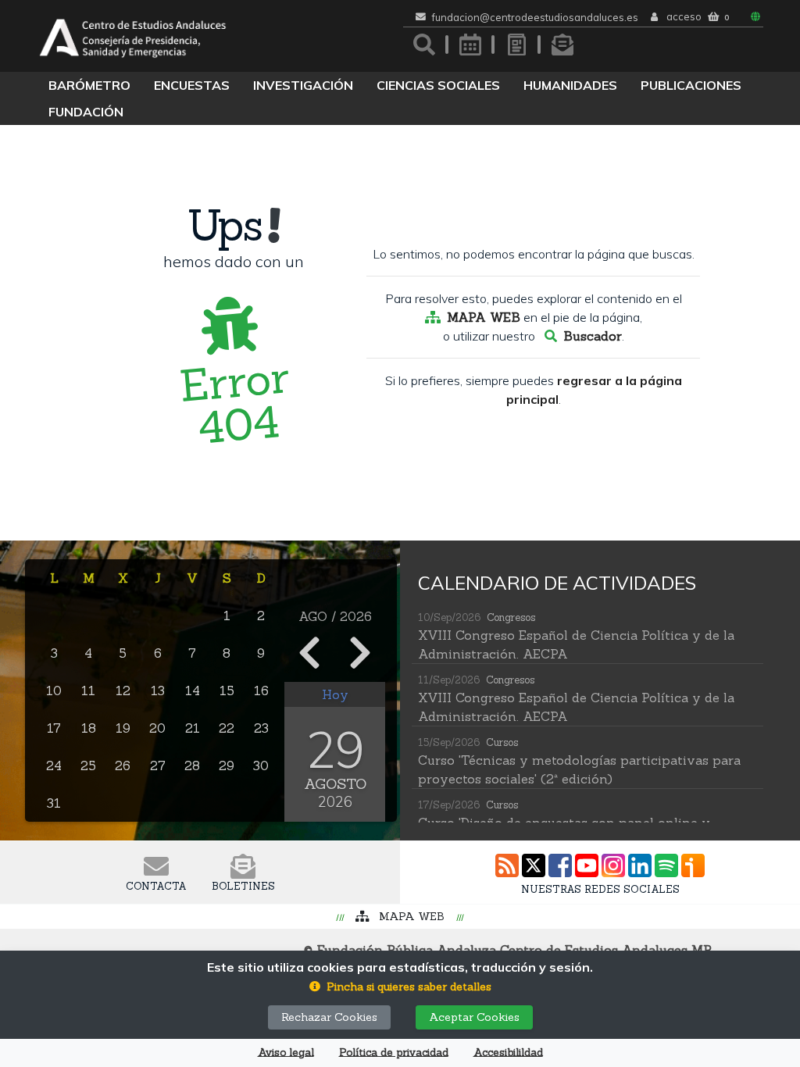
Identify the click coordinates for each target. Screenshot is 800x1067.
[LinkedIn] (640, 865)
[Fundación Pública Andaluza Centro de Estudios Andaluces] (133, 36)
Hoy (335, 694)
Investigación (303, 85)
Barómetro (89, 85)
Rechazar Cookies (329, 1017)
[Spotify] (666, 865)
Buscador (592, 336)
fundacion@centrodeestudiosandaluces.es (535, 17)
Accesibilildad (508, 1052)
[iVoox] (693, 865)
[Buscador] (424, 44)
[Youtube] (586, 865)
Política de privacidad (393, 1052)
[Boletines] (562, 44)
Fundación (85, 112)
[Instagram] (613, 865)
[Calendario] (470, 44)
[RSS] (507, 865)
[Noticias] (516, 44)
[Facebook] (560, 865)
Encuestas (192, 85)
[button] (400, 987)
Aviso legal (286, 1052)
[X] (533, 865)
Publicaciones (691, 85)
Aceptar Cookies (474, 1017)
